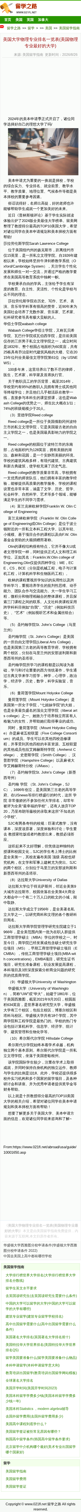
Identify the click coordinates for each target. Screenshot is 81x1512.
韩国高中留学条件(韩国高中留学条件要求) (38, 1439)
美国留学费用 (16, 1479)
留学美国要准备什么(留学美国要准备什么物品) (41, 1358)
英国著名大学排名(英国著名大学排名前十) (38, 1337)
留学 (31, 28)
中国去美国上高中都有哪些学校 (27, 1256)
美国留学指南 (69, 28)
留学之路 (14, 28)
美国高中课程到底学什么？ (26, 1424)
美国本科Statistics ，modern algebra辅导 (37, 1409)
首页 (7, 20)
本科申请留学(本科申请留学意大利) (33, 1365)
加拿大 (43, 20)
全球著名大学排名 (19, 1380)
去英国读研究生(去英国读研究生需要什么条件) (41, 1296)
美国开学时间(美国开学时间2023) (31, 1388)
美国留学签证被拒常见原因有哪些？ (33, 1431)
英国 (30, 20)
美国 (19, 20)
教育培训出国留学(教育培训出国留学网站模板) (41, 1373)
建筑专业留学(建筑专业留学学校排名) (34, 1316)
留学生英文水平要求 (21, 1288)
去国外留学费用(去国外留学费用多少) (34, 1416)
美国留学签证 (16, 1486)
